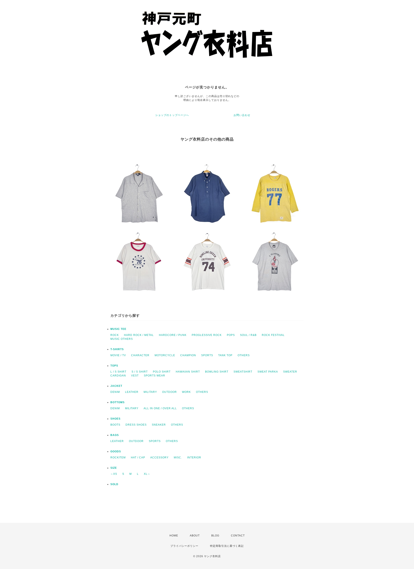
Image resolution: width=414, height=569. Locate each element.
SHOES (115, 418)
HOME (173, 535)
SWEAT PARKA (267, 371)
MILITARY (150, 391)
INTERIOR (194, 457)
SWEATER (290, 371)
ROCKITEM (118, 457)
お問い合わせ (242, 115)
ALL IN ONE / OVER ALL (160, 408)
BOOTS (115, 424)
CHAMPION (188, 355)
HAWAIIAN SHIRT (188, 371)
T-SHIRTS (117, 349)
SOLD (114, 484)
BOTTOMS (117, 402)
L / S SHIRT (118, 371)
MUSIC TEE (118, 329)
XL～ (147, 473)
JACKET (116, 385)
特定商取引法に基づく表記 (227, 545)
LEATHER (131, 391)
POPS (231, 335)
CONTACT (238, 535)
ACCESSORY (159, 457)
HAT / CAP (138, 457)
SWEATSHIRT (243, 371)
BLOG (215, 535)
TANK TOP (225, 355)
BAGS (114, 435)
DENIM (115, 391)
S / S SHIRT (140, 371)
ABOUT (195, 535)
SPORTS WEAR (154, 375)
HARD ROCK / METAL (139, 335)
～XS (113, 473)
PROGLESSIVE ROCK (207, 335)
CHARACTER (140, 355)
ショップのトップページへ (172, 115)
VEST (135, 375)
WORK (186, 391)
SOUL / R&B (248, 335)
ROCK (114, 335)
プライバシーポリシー (184, 545)
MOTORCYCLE (165, 355)
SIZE (113, 467)
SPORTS (207, 355)
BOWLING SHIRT (216, 371)
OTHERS (244, 355)
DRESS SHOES (136, 424)
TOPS (114, 365)
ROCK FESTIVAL (273, 335)
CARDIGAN (118, 375)
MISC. (178, 457)
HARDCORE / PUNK (173, 335)
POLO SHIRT (162, 371)
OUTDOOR (169, 391)
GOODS (115, 451)
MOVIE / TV (118, 355)
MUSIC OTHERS (121, 338)
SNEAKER (159, 424)
